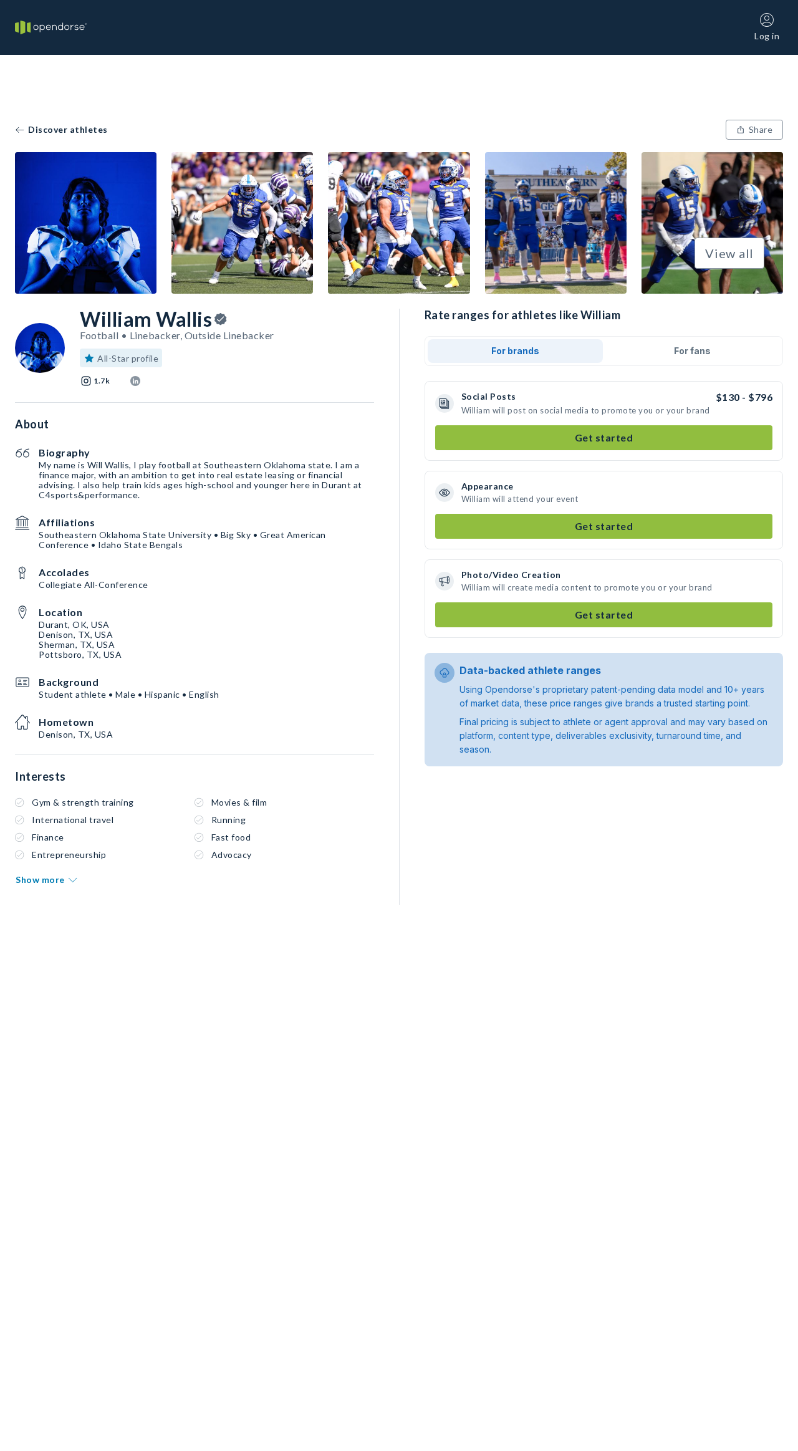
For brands (515, 350)
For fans (692, 350)
